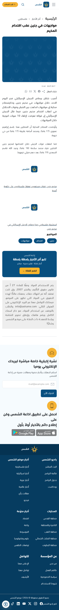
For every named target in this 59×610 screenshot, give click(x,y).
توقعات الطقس (21, 545)
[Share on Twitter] (36, 91)
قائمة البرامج (51, 473)
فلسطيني (22, 19)
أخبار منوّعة (23, 511)
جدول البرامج (51, 480)
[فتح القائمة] (54, 5)
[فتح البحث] (23, 5)
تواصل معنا (23, 570)
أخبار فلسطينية (22, 467)
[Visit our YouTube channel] (25, 604)
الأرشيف (25, 577)
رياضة (26, 525)
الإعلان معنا (23, 563)
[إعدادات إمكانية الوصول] (5, 604)
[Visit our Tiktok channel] (14, 604)
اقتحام (40, 241)
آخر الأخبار (36, 19)
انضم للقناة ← (30, 271)
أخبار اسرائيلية (22, 473)
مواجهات (25, 241)
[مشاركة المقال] (44, 91)
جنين (52, 241)
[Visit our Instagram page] (37, 604)
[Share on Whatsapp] (27, 91)
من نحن (53, 563)
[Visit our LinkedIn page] (20, 604)
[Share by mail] (31, 91)
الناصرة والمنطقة (49, 525)
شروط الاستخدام (49, 583)
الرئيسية (51, 18)
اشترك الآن (49, 393)
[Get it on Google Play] (23, 432)
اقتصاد (26, 518)
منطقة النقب (50, 532)
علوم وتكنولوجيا (21, 538)
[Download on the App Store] (46, 432)
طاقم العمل (51, 570)
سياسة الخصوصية (49, 577)
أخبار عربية (24, 480)
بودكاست (52, 487)
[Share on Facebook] (40, 91)
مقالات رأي (24, 493)
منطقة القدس (50, 518)
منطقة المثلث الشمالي (46, 538)
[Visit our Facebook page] (41, 604)
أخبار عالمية (24, 487)
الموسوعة (24, 532)
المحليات (52, 511)
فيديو (26, 500)
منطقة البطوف (50, 545)
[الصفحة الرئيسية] (42, 5)
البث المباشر (8, 4)
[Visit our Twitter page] (31, 604)
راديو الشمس (49, 460)
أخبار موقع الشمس (18, 460)
